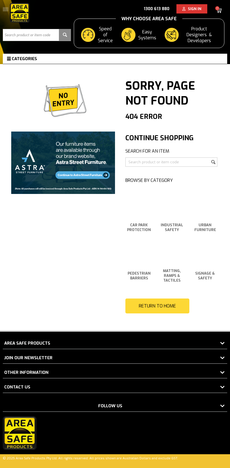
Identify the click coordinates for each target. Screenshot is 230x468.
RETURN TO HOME (157, 306)
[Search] (65, 35)
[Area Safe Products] (19, 12)
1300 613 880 (156, 9)
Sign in (193, 8)
